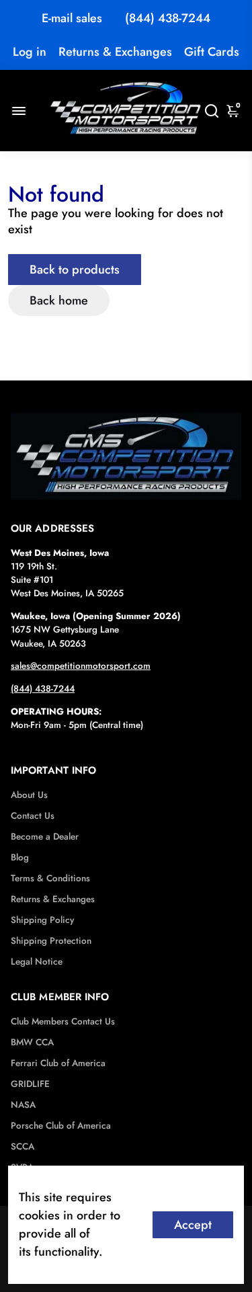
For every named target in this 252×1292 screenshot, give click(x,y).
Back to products (75, 269)
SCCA (22, 1146)
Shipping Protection (51, 940)
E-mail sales (72, 18)
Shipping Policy (42, 920)
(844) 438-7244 (167, 18)
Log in (29, 51)
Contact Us (32, 815)
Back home (59, 300)
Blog (20, 857)
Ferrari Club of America (58, 1063)
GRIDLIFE (30, 1084)
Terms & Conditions (50, 878)
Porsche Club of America (61, 1125)
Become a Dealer (45, 836)
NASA (23, 1104)
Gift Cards (211, 51)
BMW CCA (32, 1042)
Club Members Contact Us (63, 1021)
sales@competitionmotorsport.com (81, 665)
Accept (193, 1225)
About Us (29, 795)
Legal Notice (36, 961)
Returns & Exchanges (115, 51)
